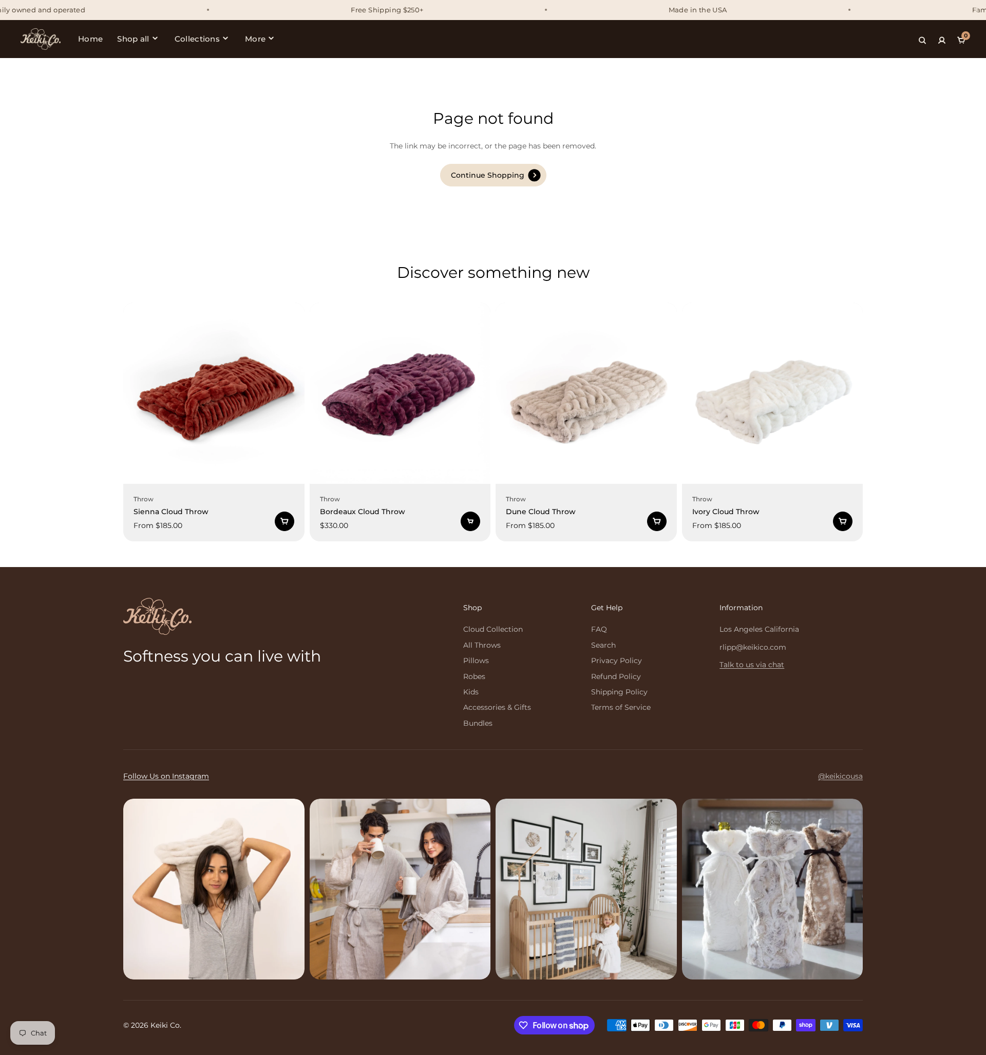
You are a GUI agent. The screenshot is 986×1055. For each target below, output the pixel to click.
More (255, 39)
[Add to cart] (470, 521)
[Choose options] (284, 521)
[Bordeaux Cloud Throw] (400, 393)
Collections (197, 39)
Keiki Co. (165, 1025)
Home (90, 39)
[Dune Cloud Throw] (586, 393)
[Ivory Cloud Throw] (772, 393)
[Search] (922, 39)
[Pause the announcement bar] (976, 9)
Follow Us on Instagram (166, 776)
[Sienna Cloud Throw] (214, 393)
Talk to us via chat (751, 664)
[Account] (942, 39)
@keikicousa (840, 776)
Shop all (133, 39)
